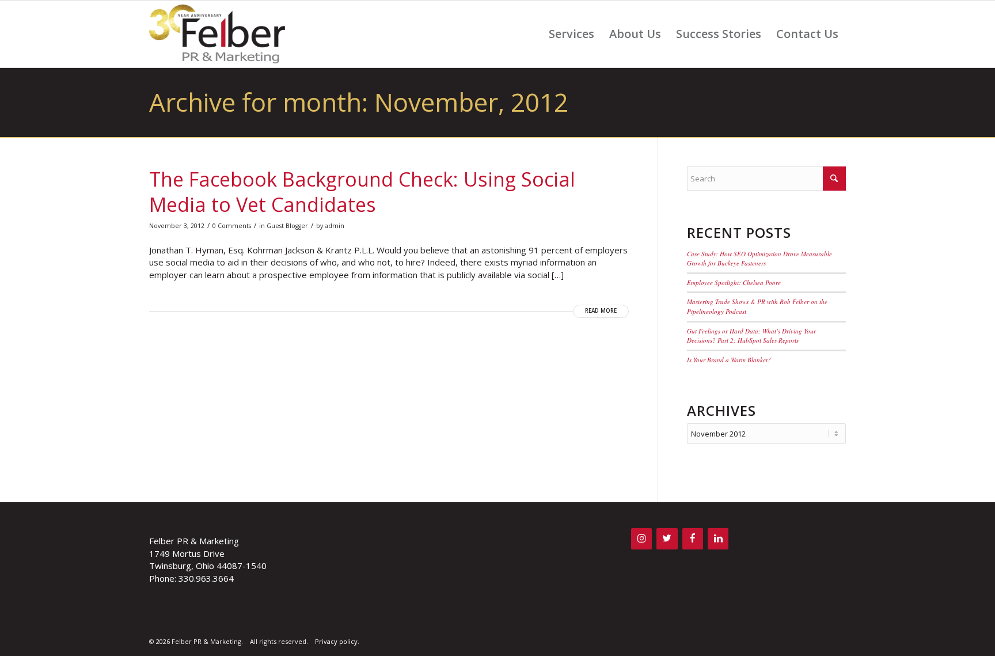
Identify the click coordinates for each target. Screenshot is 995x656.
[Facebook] (692, 538)
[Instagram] (641, 538)
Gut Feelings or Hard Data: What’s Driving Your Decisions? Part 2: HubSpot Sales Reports (751, 336)
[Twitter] (666, 538)
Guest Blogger (287, 226)
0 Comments (231, 226)
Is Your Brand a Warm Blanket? (729, 359)
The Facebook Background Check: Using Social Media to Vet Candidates (362, 192)
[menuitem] (571, 34)
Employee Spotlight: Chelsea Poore (734, 282)
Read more (601, 310)
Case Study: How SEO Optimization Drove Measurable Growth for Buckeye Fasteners (759, 258)
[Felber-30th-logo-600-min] (217, 34)
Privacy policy (336, 641)
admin (334, 226)
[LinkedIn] (718, 538)
